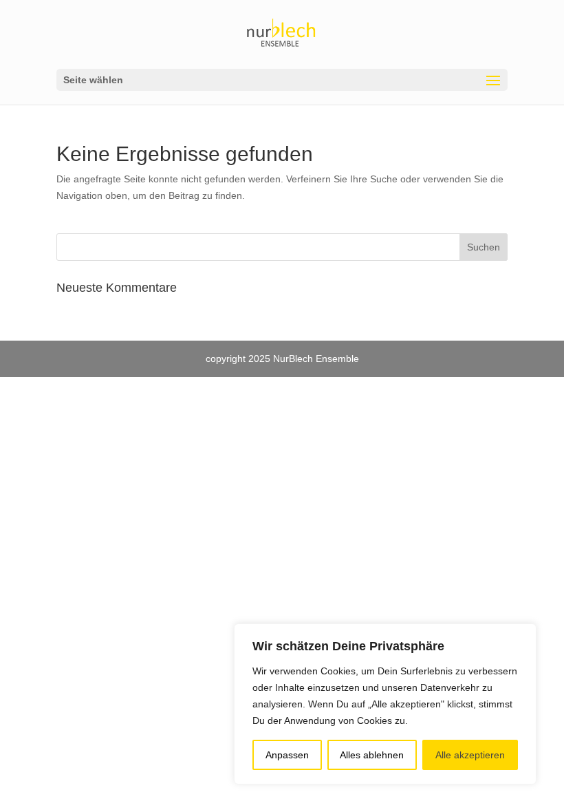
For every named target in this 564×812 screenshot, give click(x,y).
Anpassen (287, 754)
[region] (385, 703)
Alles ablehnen (372, 754)
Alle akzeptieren (470, 754)
